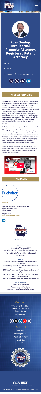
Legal (36, 389)
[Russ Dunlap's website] (11, 81)
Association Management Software (20, 385)
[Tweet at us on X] (16, 321)
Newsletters (20, 340)
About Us (20, 331)
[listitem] (17, 80)
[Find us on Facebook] (12, 321)
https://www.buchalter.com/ (11, 215)
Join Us (21, 343)
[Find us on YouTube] (25, 321)
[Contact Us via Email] (29, 321)
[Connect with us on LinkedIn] (20, 321)
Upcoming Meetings (20, 334)
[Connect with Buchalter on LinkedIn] (4, 220)
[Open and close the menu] (27, 5)
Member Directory (20, 337)
